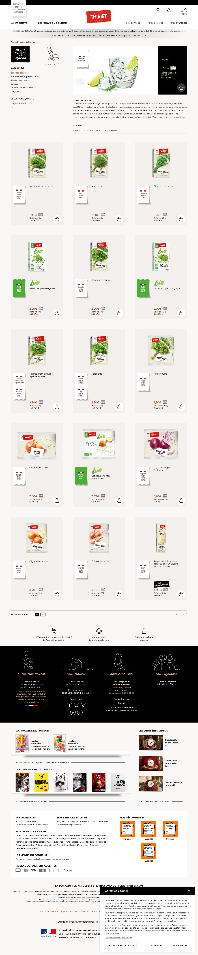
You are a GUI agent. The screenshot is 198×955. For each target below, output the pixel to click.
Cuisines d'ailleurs (31, 838)
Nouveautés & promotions (24, 76)
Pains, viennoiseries (25, 845)
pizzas (159, 110)
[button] (168, 10)
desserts (77, 117)
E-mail (121, 703)
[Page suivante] (186, 614)
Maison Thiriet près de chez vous (76, 683)
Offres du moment (24, 835)
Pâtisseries (101, 842)
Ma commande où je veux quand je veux (76, 691)
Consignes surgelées (77, 821)
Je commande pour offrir (69, 825)
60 (43, 614)
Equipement (111, 131)
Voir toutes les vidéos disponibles (154, 801)
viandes (109, 110)
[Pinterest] (73, 712)
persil (75, 107)
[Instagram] (76, 705)
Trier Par (78, 131)
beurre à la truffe (100, 114)
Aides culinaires (27, 42)
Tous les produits (20, 73)
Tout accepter (180, 945)
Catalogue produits (88, 891)
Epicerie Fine (62, 845)
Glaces (75, 842)
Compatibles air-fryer (45, 835)
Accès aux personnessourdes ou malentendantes (121, 709)
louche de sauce (80, 110)
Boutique (94, 845)
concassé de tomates (138, 110)
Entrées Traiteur (73, 835)
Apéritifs (61, 835)
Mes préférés (156, 22)
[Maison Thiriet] (99, 16)
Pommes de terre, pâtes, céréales (31, 842)
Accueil (14, 42)
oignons (167, 103)
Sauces (14, 84)
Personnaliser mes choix (120, 945)
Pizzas (18, 838)
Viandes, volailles (87, 838)
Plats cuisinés (47, 838)
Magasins (61, 821)
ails (175, 103)
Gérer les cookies (179, 925)
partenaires (172, 900)
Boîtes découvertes (79, 845)
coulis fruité (147, 114)
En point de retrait (24, 825)
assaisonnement (172, 107)
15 (37, 614)
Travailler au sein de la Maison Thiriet (166, 683)
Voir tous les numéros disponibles (31, 801)
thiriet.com (17, 891)
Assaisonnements (19, 80)
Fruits (67, 842)
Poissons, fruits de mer (66, 838)
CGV (61, 891)
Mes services (133, 22)
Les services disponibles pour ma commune (40, 891)
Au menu (20, 859)
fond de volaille (173, 110)
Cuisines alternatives (45, 845)
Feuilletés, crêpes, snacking (95, 835)
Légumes (101, 838)
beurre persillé (79, 114)
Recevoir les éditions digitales (29, 762)
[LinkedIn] (80, 712)
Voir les (94, 131)
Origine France (18, 103)
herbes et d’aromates (138, 103)
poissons (120, 110)
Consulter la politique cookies (118, 937)
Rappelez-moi (121, 699)
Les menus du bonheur (52, 23)
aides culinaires (133, 107)
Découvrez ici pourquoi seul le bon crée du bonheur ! (31, 684)
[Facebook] (69, 705)
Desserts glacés (87, 842)
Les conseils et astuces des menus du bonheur (49, 859)
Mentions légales (72, 891)
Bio (12, 107)
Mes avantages (179, 22)
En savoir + (68, 870)
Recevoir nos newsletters (57, 762)
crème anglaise (164, 114)
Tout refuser (155, 945)
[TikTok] (83, 705)
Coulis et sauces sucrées (22, 87)
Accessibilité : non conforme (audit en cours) (55, 895)
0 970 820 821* (121, 684)
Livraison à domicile (99, 821)
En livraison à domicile (26, 821)
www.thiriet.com (153, 900)
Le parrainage (41, 825)
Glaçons (15, 91)
